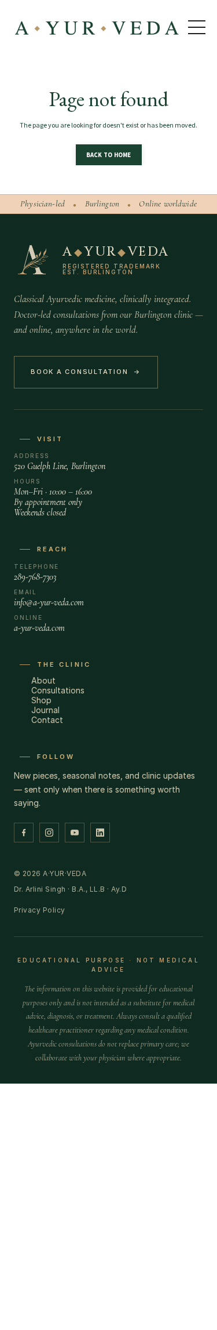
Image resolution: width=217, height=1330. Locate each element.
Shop (41, 700)
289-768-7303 (35, 577)
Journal (45, 710)
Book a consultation (86, 372)
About (43, 680)
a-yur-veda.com (39, 628)
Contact (47, 720)
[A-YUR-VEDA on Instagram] (49, 832)
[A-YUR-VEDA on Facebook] (24, 832)
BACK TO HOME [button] (108, 155)
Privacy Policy (39, 910)
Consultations (57, 690)
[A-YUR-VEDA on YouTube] (74, 832)
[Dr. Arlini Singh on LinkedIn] (100, 832)
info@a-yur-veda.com (49, 602)
